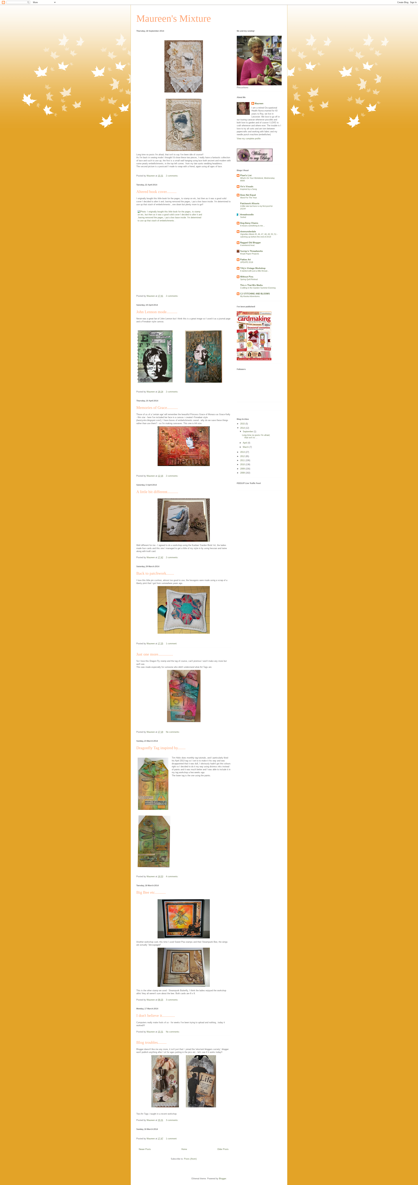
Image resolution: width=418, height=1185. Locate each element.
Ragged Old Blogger (250, 242)
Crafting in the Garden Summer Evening (258, 288)
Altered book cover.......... (156, 192)
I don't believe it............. (155, 1015)
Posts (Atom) (190, 1159)
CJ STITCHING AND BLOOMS (255, 293)
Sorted (243, 217)
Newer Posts (145, 1149)
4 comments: (172, 876)
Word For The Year (248, 198)
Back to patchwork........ (155, 573)
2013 (242, 452)
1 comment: (172, 643)
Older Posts (223, 1149)
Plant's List (245, 175)
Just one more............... (154, 654)
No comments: (173, 732)
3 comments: (172, 1000)
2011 (242, 460)
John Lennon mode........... (156, 312)
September (248, 431)
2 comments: (172, 176)
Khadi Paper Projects (249, 254)
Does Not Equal (248, 195)
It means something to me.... (252, 226)
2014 (242, 428)
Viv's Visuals (246, 186)
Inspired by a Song (248, 189)
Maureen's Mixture (173, 18)
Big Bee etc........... (151, 892)
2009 (242, 468)
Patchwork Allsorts (249, 203)
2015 (242, 423)
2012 (242, 456)
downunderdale (248, 231)
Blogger (222, 1178)
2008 (242, 473)
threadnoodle (247, 214)
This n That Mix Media (251, 285)
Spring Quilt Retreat (249, 279)
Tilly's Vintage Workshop (252, 268)
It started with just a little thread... (254, 271)
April (245, 443)
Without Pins (246, 276)
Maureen (259, 103)
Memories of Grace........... (157, 407)
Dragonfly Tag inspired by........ (160, 748)
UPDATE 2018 (246, 262)
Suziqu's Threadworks (251, 251)
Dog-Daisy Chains (249, 223)
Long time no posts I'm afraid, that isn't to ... (256, 436)
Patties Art (245, 259)
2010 (242, 464)
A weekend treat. (247, 245)
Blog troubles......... (151, 1042)
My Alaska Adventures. (250, 296)
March (246, 447)
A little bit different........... (157, 492)
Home (184, 1149)
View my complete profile (249, 138)
